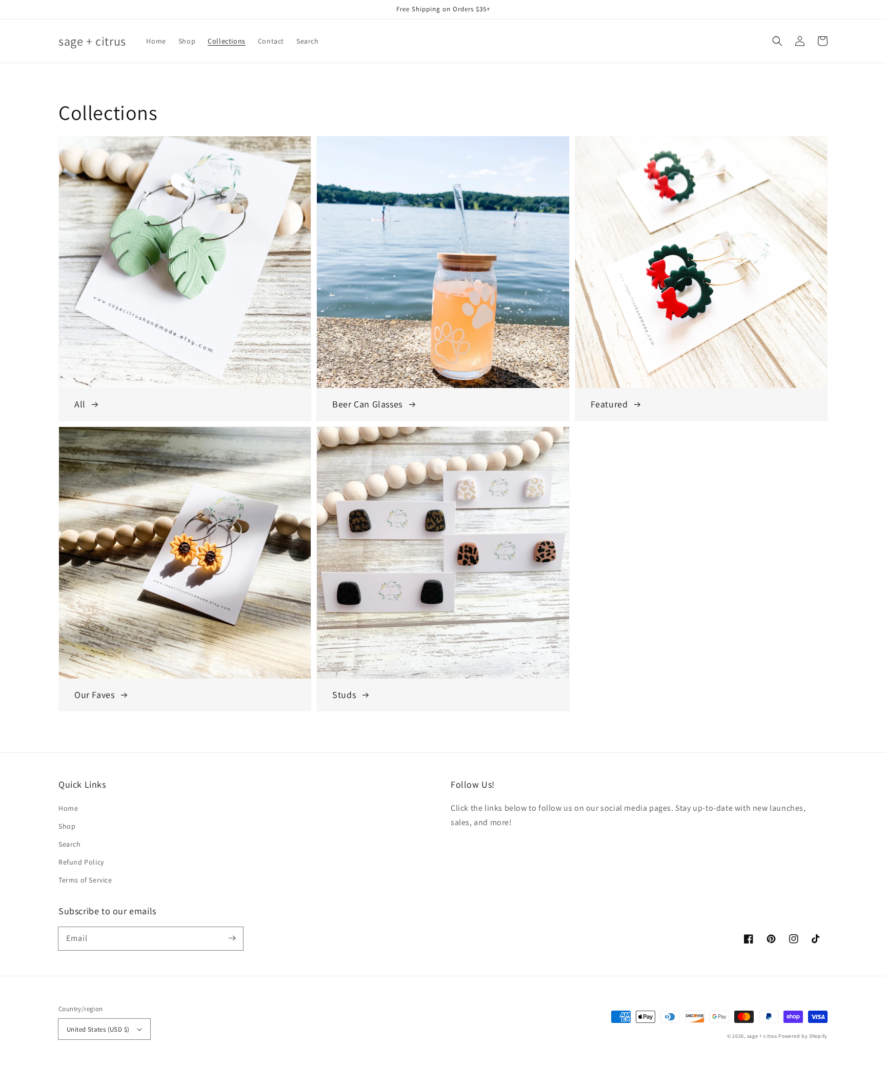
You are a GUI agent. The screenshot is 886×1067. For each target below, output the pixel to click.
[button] (777, 41)
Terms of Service (85, 880)
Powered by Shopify (803, 1036)
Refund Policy (81, 862)
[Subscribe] (231, 938)
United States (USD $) (98, 1029)
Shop (66, 826)
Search (69, 844)
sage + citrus (762, 1036)
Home (68, 808)
